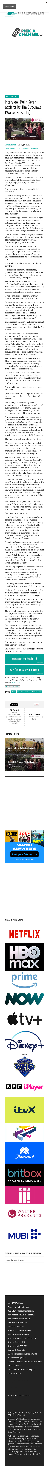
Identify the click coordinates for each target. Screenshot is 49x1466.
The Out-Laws (23, 692)
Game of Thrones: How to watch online (25, 1362)
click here (16, 683)
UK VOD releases (15, 1373)
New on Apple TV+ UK (17, 1346)
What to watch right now (18, 1307)
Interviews (12, 96)
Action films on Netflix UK (19, 1396)
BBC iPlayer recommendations (21, 1311)
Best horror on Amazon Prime (21, 1315)
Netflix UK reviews (16, 1326)
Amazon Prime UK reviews (19, 1330)
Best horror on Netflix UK (19, 1319)
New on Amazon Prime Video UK (22, 1338)
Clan (13, 692)
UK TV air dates (14, 1366)
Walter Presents (35, 692)
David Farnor (10, 145)
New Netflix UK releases (18, 1334)
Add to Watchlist (13, 687)
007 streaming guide (17, 1358)
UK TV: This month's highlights (21, 1369)
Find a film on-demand (17, 1323)
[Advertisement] (24, 69)
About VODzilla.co (15, 1303)
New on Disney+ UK (16, 1342)
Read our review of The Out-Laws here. (22, 149)
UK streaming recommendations (22, 1354)
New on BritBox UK (16, 1350)
